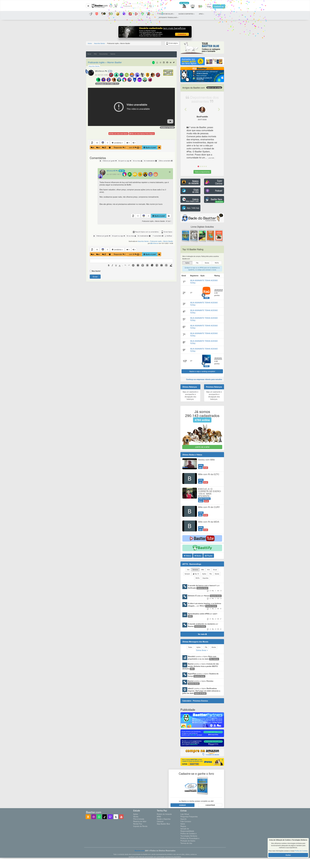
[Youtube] (121, 816)
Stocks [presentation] (207, 263)
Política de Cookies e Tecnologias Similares (188, 834)
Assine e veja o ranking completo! (202, 371)
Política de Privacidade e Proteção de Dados (189, 839)
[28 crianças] (184, 6)
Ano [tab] (208, 569)
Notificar (169, 236)
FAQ (95, 54)
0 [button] (107, 142)
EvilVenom (101, 71)
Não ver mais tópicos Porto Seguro (142, 133)
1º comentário (157, 236)
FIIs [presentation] (197, 263)
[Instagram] (93, 816)
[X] (116, 816)
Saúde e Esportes (163, 819)
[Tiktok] (104, 816)
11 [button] (138, 216)
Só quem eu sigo (124, 161)
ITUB (206, 298)
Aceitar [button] (288, 855)
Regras (183, 826)
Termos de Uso (186, 843)
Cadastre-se (219, 6)
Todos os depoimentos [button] (202, 172)
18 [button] (97, 142)
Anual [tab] (215, 569)
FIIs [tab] (210, 574)
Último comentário (165, 161)
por (205, 588)
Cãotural (160, 821)
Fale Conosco (185, 821)
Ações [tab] (204, 574)
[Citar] (159, 147)
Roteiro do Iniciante (164, 814)
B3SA (206, 366)
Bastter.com (139, 850)
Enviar (95, 276)
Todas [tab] (190, 647)
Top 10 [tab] (196, 574)
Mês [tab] (202, 569)
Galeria (112, 54)
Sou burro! (96, 271)
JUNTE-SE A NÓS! (202, 447)
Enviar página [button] (173, 43)
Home (90, 43)
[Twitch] (110, 816)
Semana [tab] (195, 569)
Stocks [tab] (217, 574)
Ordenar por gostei (109, 161)
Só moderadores (149, 161)
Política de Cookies (301, 851)
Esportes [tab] (205, 578)
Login (209, 6)
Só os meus (137, 161)
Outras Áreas (201, 650)
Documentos (103, 54)
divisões (220, 202)
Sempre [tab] (187, 574)
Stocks (135, 816)
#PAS (159, 816)
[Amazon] (88, 816)
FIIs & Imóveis (138, 819)
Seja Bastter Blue (163, 824)
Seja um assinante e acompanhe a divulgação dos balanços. (190, 395)
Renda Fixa (137, 824)
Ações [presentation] (187, 263)
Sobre (182, 824)
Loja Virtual (184, 814)
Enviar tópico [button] (167, 232)
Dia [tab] (188, 569)
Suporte (183, 819)
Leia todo (211, 158)
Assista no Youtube (167, 127)
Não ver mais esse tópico (119, 133)
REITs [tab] (197, 578)
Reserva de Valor (139, 821)
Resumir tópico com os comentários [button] (147, 232)
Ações (135, 814)
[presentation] (108, 265)
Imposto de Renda (140, 826)
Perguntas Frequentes (189, 816)
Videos (188, 555)
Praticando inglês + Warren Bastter (105, 62)
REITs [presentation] (217, 263)
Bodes (198, 555)
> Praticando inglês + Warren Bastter (161, 241)
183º (122, 171)
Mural (89, 54)
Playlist (209, 555)
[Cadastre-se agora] (155, 32)
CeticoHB (112, 170)
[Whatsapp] (99, 816)
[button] (88, 6)
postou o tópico (203, 657)
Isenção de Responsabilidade (187, 829)
